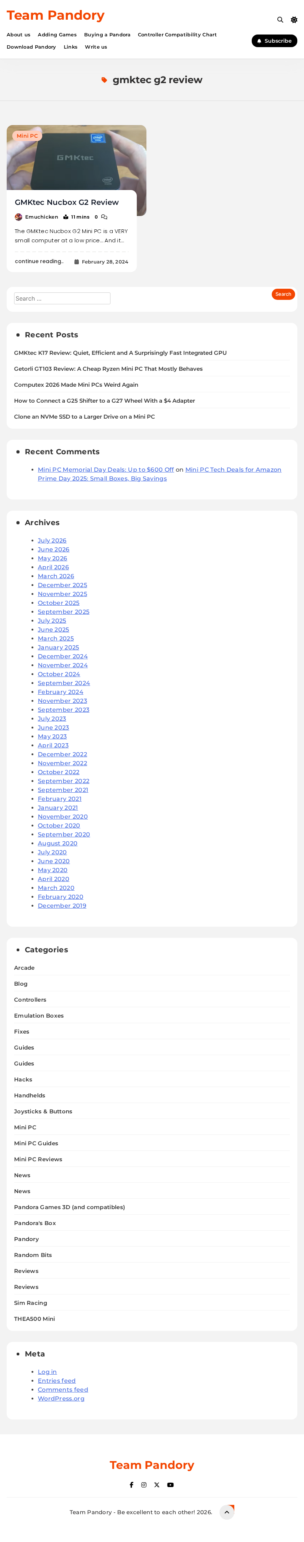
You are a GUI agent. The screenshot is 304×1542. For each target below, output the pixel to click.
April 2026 (53, 567)
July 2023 (52, 718)
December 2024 (63, 656)
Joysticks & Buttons (43, 1111)
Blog (20, 983)
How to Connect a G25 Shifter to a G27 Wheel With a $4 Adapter (104, 400)
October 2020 (59, 825)
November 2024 (63, 665)
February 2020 (60, 896)
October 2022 (59, 772)
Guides (24, 1047)
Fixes (22, 1031)
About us (18, 34)
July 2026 (52, 540)
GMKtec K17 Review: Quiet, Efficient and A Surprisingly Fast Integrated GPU (120, 353)
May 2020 (52, 870)
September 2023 (63, 709)
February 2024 (60, 691)
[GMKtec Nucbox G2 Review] (76, 170)
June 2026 (54, 549)
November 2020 (63, 816)
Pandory (26, 1239)
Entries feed (57, 1380)
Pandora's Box (35, 1223)
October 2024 (59, 674)
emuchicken (41, 217)
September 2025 (63, 611)
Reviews (26, 1270)
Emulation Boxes (39, 1015)
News (22, 1175)
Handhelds (30, 1095)
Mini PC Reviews (38, 1159)
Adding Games (57, 34)
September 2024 (64, 683)
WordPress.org (61, 1398)
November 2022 (62, 763)
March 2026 (56, 576)
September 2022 (63, 781)
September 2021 (63, 789)
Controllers (30, 999)
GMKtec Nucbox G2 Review (67, 202)
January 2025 (58, 647)
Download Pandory (31, 47)
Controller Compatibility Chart (177, 34)
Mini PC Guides (36, 1143)
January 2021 (58, 807)
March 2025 (56, 638)
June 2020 (54, 861)
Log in (47, 1371)
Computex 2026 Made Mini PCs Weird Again (76, 385)
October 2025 (59, 602)
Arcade (24, 967)
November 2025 (62, 594)
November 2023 (62, 700)
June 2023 (53, 727)
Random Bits (33, 1254)
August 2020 (57, 843)
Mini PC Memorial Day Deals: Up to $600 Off (106, 469)
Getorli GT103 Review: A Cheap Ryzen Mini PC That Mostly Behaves (108, 369)
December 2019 (62, 905)
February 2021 (60, 798)
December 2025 (62, 585)
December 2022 (62, 754)
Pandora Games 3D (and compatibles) (69, 1207)
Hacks (23, 1079)
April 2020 (53, 879)
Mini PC (27, 135)
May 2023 (52, 736)
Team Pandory (56, 15)
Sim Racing (30, 1302)
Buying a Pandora (107, 34)
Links (71, 47)
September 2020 (64, 834)
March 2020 (56, 887)
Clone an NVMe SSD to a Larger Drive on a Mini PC (84, 416)
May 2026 (52, 558)
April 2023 (53, 745)
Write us (96, 47)
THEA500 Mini (34, 1318)
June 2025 (53, 629)
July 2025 (52, 620)
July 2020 (52, 852)
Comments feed (63, 1389)
